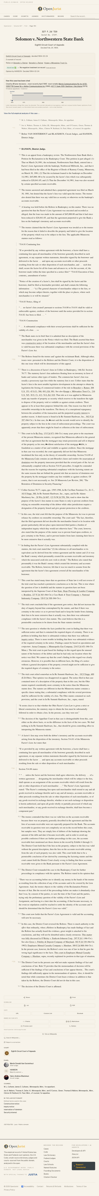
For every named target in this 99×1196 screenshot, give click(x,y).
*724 (12, 768)
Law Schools (49, 1164)
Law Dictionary (49, 1155)
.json (16, 1124)
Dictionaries (48, 16)
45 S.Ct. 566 (36, 391)
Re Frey (39, 433)
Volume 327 (18, 26)
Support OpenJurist (80, 1166)
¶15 (19, 545)
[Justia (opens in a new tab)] (33, 1175)
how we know (51, 68)
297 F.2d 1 (78, 938)
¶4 (20, 149)
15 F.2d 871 (49, 433)
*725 (13, 961)
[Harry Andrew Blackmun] (6, 1077)
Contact (40, 1186)
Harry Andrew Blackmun (19, 1076)
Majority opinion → (16, 1072)
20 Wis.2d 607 (42, 497)
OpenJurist (7, 26)
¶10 (19, 356)
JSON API (75, 1158)
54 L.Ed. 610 (49, 394)
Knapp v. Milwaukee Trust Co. (55, 63)
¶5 (20, 155)
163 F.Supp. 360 (28, 493)
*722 (13, 359)
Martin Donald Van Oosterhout (22, 1063)
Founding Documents (52, 1171)
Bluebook (80, 1013)
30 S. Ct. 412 (36, 394)
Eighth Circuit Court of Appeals (49, 45)
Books (61, 16)
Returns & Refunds (53, 1186)
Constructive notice (11, 1104)
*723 (13, 559)
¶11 (19, 369)
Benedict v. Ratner (20, 63)
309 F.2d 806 (78, 945)
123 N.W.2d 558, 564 (59, 497)
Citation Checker (50, 1177)
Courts (24, 16)
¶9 (20, 335)
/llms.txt (75, 1154)
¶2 (20, 125)
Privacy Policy (9, 1190)
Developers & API (78, 1151)
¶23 (19, 869)
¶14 (19, 514)
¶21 (19, 735)
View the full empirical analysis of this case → (22, 113)
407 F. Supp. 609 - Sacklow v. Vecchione (66, 86)
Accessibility (27, 1186)
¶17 (19, 604)
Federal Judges (50, 1158)
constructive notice (33, 343)
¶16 (19, 580)
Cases (7, 16)
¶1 (20, 120)
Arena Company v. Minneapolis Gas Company (52, 646)
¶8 (20, 227)
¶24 (19, 914)
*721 (13, 127)
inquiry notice (27, 639)
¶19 (19, 674)
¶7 (20, 206)
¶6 (20, 190)
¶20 (19, 718)
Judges (35, 16)
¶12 (19, 433)
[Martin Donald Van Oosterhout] (6, 1064)
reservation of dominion (13, 1110)
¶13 (19, 490)
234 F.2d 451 (79, 646)
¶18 (19, 628)
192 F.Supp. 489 (87, 674)
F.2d (25, 26)
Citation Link (48, 1013)
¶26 (19, 962)
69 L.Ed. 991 (48, 391)
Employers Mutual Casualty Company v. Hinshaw (49, 945)
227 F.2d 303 (38, 594)
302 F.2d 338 (81, 941)
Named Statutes (50, 1168)
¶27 (19, 986)
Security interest (10, 1112)
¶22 (19, 816)
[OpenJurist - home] (49, 8)
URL (17, 1013)
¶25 (19, 923)
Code (15, 16)
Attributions (68, 1186)
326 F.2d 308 (46, 598)
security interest (81, 412)
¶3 (20, 133)
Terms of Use (81, 1186)
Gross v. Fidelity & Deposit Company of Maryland (51, 941)
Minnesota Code (32, 458)
